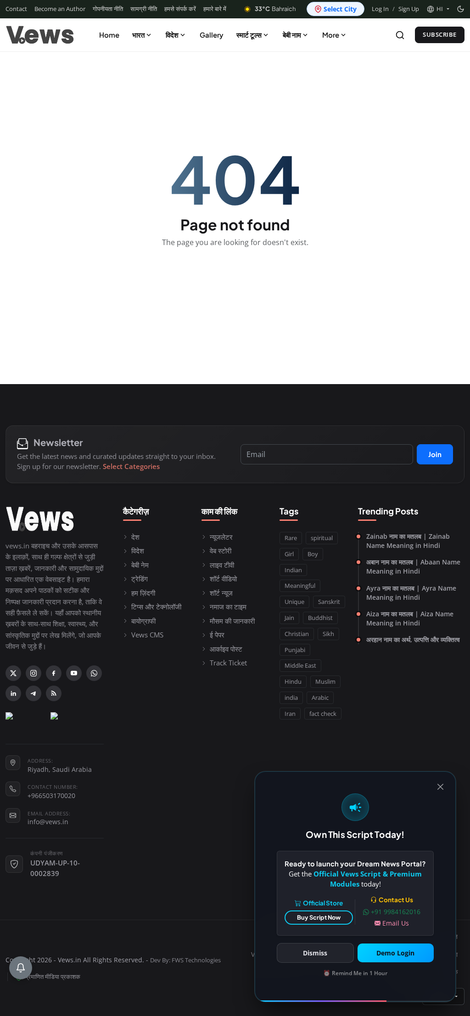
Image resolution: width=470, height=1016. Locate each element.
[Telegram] (33, 693)
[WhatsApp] (94, 673)
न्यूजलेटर (221, 536)
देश (135, 536)
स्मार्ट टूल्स (249, 34)
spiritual (322, 538)
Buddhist (320, 618)
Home (109, 34)
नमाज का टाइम (228, 606)
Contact (16, 9)
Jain (289, 618)
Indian (293, 570)
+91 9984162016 (395, 911)
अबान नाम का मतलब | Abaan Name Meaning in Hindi (413, 566)
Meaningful (300, 585)
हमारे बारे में (214, 9)
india (291, 697)
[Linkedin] (13, 693)
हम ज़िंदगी (143, 592)
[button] (437, 9)
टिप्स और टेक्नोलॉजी (156, 606)
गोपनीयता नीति (108, 9)
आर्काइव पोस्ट (226, 648)
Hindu (293, 681)
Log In (380, 9)
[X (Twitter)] (13, 673)
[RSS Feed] (54, 693)
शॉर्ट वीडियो (223, 578)
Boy (313, 554)
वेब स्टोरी (220, 550)
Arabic (320, 697)
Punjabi (295, 650)
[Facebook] (54, 673)
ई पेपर (217, 634)
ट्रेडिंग (139, 578)
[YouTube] (74, 673)
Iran (290, 713)
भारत (138, 34)
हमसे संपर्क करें (180, 9)
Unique (294, 601)
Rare (291, 538)
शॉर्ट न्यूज (221, 592)
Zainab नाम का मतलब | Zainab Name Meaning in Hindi (408, 541)
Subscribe (440, 34)
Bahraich (275, 8)
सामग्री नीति (143, 9)
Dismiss (315, 953)
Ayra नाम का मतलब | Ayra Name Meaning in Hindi (411, 593)
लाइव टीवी (222, 564)
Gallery (212, 34)
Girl (289, 554)
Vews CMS (147, 634)
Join (435, 454)
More (330, 34)
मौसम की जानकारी (232, 620)
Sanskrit (329, 601)
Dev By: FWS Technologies (185, 960)
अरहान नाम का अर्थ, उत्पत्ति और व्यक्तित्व (413, 639)
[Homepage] (40, 35)
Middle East (300, 665)
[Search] (400, 35)
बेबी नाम (292, 34)
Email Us (395, 923)
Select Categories (131, 466)
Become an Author (59, 9)
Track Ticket (228, 662)
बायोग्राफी (143, 620)
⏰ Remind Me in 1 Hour (355, 973)
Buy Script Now (319, 917)
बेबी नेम (140, 564)
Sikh (328, 634)
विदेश (172, 34)
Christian (297, 634)
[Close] (440, 786)
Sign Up (408, 9)
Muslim (325, 681)
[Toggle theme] (460, 9)
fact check (322, 713)
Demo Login (395, 953)
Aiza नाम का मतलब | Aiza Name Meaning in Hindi (409, 618)
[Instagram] (33, 673)
